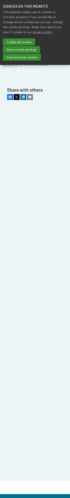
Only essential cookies (21, 57)
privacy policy (42, 32)
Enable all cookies (19, 42)
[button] (10, 97)
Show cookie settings (21, 49)
